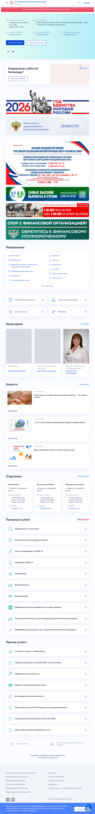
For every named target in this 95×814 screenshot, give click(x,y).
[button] (79, 3)
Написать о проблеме (17, 78)
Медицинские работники (15, 780)
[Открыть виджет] (88, 807)
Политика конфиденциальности (60, 799)
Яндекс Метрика (39, 806)
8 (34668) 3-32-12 (74, 508)
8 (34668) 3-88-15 (42, 34)
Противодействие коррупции (47, 757)
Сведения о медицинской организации (21, 773)
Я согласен (81, 809)
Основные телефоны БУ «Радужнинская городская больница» (46, 9)
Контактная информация (15, 784)
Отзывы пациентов (56, 777)
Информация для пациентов (17, 777)
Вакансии (52, 773)
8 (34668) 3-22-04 (15, 34)
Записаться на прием (15, 42)
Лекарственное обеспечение (17, 788)
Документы (53, 784)
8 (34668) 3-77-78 (70, 34)
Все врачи (85, 324)
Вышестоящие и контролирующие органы (65, 788)
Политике (33, 810)
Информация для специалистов (18, 792)
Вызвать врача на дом (36, 42)
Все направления (47, 286)
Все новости (84, 384)
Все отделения (83, 476)
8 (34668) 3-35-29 (17, 508)
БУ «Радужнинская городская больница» (31, 2)
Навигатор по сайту (56, 780)
